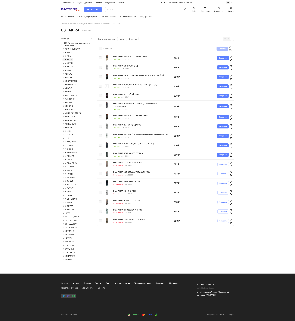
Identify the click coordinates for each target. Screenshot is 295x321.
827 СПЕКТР (69, 252)
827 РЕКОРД (69, 245)
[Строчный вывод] (228, 39)
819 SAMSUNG (69, 177)
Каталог (65, 283)
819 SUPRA (68, 206)
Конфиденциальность (215, 314)
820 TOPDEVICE (70, 220)
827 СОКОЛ (68, 249)
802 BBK (67, 70)
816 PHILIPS (68, 156)
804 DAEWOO (69, 84)
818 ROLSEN (68, 170)
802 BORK (67, 77)
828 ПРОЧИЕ (69, 256)
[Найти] (185, 9)
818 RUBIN (68, 174)
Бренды (87, 283)
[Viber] (68, 296)
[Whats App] (73, 296)
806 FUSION (68, 106)
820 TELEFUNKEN (71, 217)
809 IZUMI (67, 127)
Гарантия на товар (69, 288)
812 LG (66, 138)
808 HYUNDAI (69, 124)
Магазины (173, 283)
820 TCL (67, 213)
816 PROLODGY (70, 163)
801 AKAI (67, 56)
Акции (76, 283)
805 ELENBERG (70, 95)
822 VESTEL (68, 234)
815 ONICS (68, 145)
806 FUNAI (68, 102)
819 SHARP (68, 192)
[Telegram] (63, 296)
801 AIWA (67, 52)
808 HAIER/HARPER (72, 113)
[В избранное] (230, 47)
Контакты (160, 283)
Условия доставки (142, 283)
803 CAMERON (70, 81)
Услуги (98, 283)
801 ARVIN (68, 63)
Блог (108, 283)
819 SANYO (68, 181)
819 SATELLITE (70, 184)
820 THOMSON (70, 227)
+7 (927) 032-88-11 (169, 3)
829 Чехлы (68, 259)
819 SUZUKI (68, 209)
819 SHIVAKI (68, 195)
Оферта (101, 288)
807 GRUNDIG (69, 109)
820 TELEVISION (70, 224)
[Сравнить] (230, 50)
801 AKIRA (67, 59)
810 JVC (67, 131)
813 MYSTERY (69, 142)
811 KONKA (68, 134)
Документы (88, 288)
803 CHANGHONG (71, 49)
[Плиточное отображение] (225, 39)
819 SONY (67, 202)
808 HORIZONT (70, 120)
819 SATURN (68, 188)
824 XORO (67, 238)
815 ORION (68, 149)
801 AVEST (68, 67)
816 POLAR (68, 159)
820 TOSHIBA (69, 231)
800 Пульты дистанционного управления (77, 44)
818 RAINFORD (69, 167)
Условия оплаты (122, 283)
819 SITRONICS (70, 199)
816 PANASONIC (70, 152)
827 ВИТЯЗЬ (69, 242)
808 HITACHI (69, 117)
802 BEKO (67, 74)
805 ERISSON (69, 99)
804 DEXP (67, 88)
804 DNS (67, 92)
